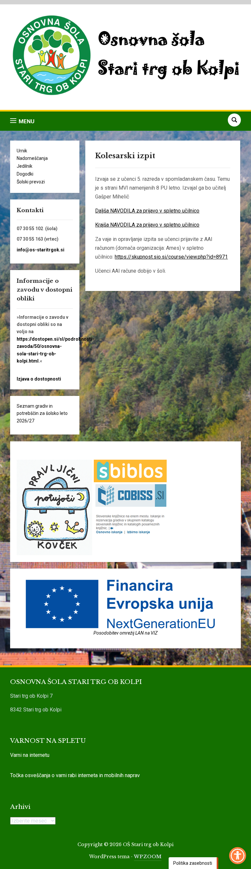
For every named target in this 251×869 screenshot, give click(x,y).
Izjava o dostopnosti (39, 379)
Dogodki (25, 174)
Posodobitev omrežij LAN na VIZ (125, 633)
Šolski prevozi (31, 181)
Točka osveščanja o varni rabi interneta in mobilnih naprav (75, 775)
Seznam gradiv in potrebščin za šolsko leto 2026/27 (42, 413)
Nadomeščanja (32, 158)
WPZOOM (147, 857)
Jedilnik (24, 166)
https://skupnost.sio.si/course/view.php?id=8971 (171, 257)
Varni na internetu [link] (29, 755)
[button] (22, 121)
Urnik (22, 150)
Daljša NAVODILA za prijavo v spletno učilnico (147, 211)
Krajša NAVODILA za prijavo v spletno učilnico (147, 225)
